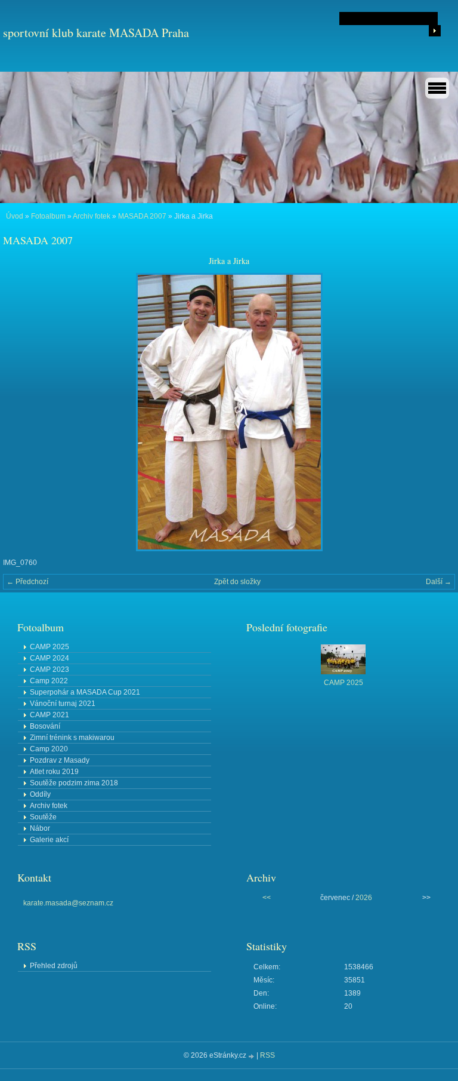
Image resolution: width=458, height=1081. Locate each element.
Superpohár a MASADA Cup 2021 (85, 692)
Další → (438, 582)
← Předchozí (27, 582)
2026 (363, 897)
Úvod (14, 216)
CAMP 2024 (49, 658)
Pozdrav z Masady (59, 760)
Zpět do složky (237, 582)
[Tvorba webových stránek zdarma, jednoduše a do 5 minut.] (252, 1056)
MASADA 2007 (142, 216)
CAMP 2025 (49, 647)
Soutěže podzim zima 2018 (74, 783)
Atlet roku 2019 (54, 771)
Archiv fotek (91, 216)
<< (266, 897)
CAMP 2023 (49, 669)
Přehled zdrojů (54, 966)
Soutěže (43, 817)
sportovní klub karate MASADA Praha (96, 32)
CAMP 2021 (49, 715)
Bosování (45, 726)
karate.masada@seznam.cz (68, 903)
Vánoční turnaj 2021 (62, 703)
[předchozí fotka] (22, 412)
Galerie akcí (49, 840)
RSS (267, 1055)
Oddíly (40, 794)
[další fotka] (435, 412)
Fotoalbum (48, 216)
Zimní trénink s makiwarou (72, 737)
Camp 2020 (49, 749)
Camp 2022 (49, 681)
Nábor (40, 828)
